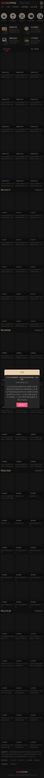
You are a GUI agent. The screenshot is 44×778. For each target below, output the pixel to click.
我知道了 (22, 405)
